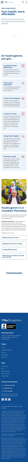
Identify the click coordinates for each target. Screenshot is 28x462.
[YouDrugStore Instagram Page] (9, 399)
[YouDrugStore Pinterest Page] (6, 399)
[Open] (2, 2)
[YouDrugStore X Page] (2, 399)
